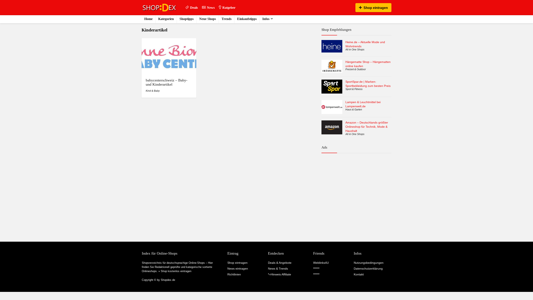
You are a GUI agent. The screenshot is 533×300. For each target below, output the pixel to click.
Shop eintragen (376, 8)
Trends (227, 19)
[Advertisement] (356, 174)
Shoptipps (186, 19)
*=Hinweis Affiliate (279, 274)
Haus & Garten (353, 109)
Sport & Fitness (353, 89)
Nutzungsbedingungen (369, 262)
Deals (194, 7)
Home (148, 19)
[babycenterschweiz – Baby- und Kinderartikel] (169, 41)
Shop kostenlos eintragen (176, 271)
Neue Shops (207, 19)
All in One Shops (354, 49)
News (211, 7)
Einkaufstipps (247, 19)
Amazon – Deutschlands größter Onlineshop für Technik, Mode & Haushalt (366, 126)
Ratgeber (228, 7)
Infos (265, 19)
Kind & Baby (153, 90)
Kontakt (359, 274)
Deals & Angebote (279, 262)
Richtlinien (234, 274)
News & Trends (278, 268)
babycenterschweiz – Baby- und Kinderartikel (166, 82)
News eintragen (237, 268)
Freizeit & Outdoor (355, 69)
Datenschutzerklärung (368, 268)
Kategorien (166, 19)
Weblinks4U (321, 262)
